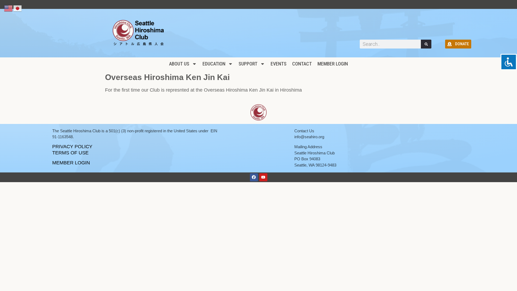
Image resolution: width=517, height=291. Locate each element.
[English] (8, 8)
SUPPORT (248, 64)
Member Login (332, 64)
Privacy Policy (72, 146)
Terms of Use (70, 152)
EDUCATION (213, 64)
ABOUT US (179, 64)
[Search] (426, 44)
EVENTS (279, 64)
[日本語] (17, 8)
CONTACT (302, 64)
